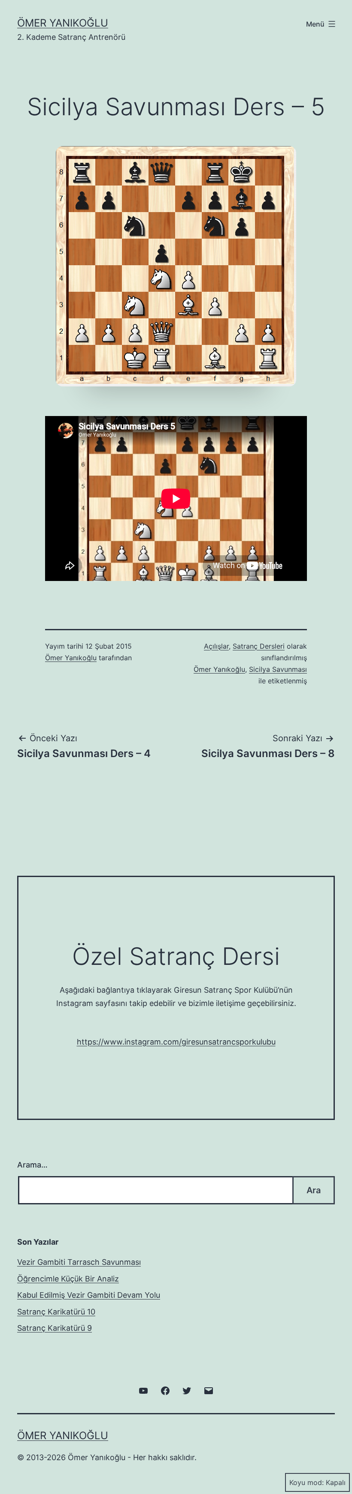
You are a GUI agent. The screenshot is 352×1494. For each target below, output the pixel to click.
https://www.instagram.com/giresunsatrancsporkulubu (176, 1041)
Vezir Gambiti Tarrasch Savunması (79, 1261)
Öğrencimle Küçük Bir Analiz (68, 1278)
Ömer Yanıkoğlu (62, 23)
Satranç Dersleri (259, 646)
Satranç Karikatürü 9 (54, 1327)
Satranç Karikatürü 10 (56, 1311)
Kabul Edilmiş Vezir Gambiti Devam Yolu (88, 1294)
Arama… (32, 1164)
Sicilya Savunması (278, 669)
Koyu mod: (306, 1482)
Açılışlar (216, 646)
